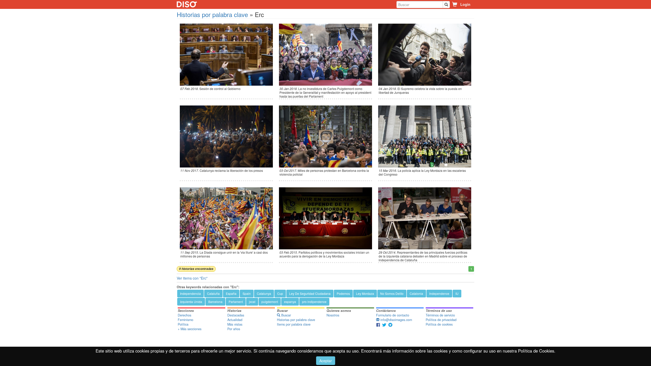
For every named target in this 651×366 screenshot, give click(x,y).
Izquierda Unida (191, 301)
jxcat (252, 301)
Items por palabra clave (293, 324)
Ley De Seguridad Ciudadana (310, 293)
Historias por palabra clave (212, 14)
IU (456, 293)
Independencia (190, 293)
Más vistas (234, 324)
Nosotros (333, 315)
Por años (233, 329)
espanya (290, 301)
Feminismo (185, 319)
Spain (247, 293)
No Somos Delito (392, 293)
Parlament (236, 301)
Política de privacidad (441, 319)
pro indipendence (314, 301)
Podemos (343, 293)
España (231, 293)
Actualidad (234, 319)
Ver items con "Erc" (192, 278)
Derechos (184, 315)
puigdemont (269, 301)
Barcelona (215, 301)
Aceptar (325, 360)
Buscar (285, 315)
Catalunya (264, 293)
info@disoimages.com (395, 319)
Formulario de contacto (392, 315)
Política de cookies (439, 324)
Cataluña (213, 293)
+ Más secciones (189, 329)
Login (465, 4)
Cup (280, 293)
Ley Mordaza (365, 293)
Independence (439, 293)
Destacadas (235, 315)
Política (183, 324)
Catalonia (416, 293)
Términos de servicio (440, 315)
